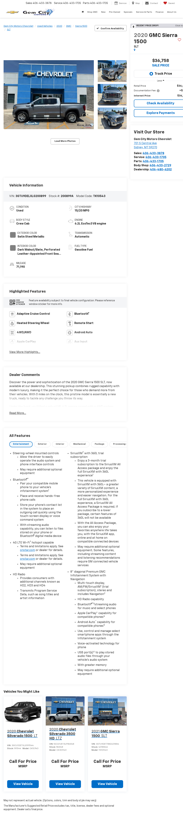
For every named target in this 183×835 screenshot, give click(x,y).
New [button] (103, 12)
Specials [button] (128, 12)
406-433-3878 (153, 153)
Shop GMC (92, 12)
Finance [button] (160, 12)
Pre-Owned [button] (114, 12)
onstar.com (27, 550)
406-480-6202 (161, 169)
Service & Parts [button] (144, 12)
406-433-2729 (160, 165)
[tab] (21, 444)
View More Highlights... (24, 352)
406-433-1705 (155, 157)
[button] (49, 94)
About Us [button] (171, 12)
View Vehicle (23, 784)
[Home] (82, 12)
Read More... (17, 413)
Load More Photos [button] (65, 141)
